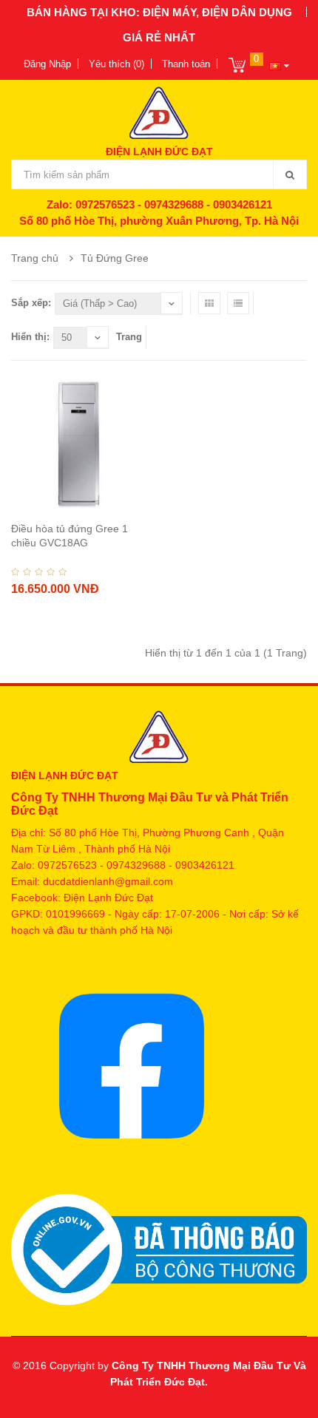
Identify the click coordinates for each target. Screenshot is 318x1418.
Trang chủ (34, 258)
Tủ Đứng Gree (115, 258)
